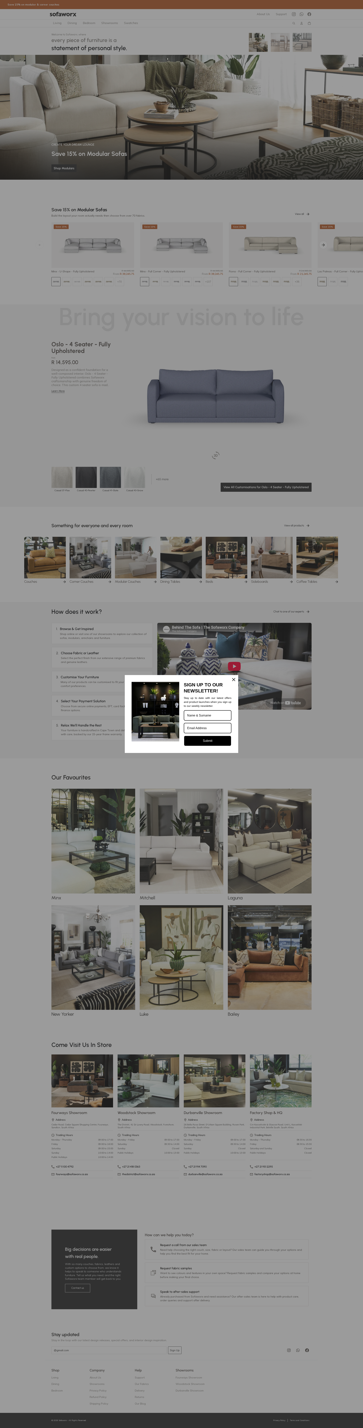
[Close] (233, 679)
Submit (207, 740)
